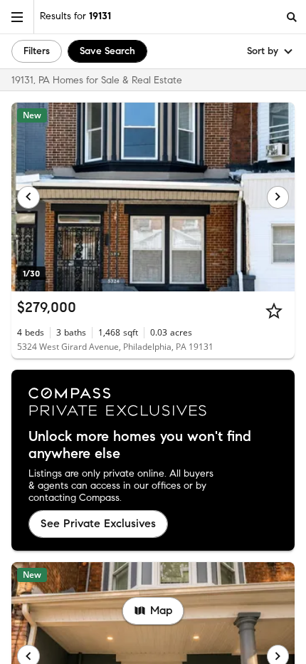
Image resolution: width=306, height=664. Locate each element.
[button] (17, 16)
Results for (75, 16)
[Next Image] (278, 197)
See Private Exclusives (98, 523)
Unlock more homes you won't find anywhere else (139, 445)
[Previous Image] (28, 197)
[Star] (274, 310)
